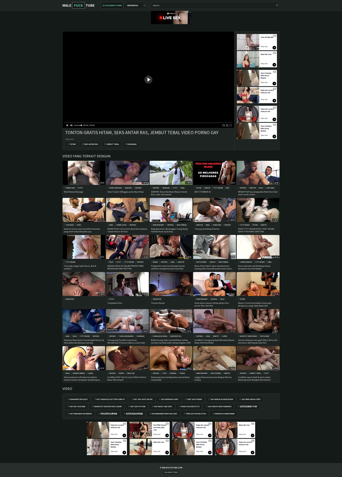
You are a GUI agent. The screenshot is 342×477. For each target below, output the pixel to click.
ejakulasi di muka (160, 336)
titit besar (218, 188)
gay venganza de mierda (81, 413)
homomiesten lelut (79, 399)
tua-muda (70, 225)
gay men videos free (251, 399)
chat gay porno (194, 399)
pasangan (131, 144)
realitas (130, 373)
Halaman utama (114, 5)
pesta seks (264, 336)
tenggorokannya (126, 336)
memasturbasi (79, 373)
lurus (224, 336)
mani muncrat (158, 225)
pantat (216, 336)
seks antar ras (91, 144)
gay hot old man (77, 406)
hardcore (217, 225)
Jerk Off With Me (267, 37)
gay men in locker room (222, 399)
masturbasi (182, 225)
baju (261, 188)
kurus (121, 373)
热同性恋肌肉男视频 (134, 413)
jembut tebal (112, 144)
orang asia (70, 188)
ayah (79, 225)
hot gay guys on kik (143, 399)
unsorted (70, 299)
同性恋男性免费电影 (108, 413)
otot (80, 188)
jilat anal (270, 188)
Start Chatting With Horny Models (266, 75)
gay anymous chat (169, 399)
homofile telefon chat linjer (108, 406)
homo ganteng (115, 188)
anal (183, 188)
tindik (182, 373)
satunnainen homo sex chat (164, 413)
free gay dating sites (196, 413)
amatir (207, 188)
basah (155, 262)
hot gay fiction (137, 406)
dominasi (140, 336)
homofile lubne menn (224, 413)
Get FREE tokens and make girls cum (160, 427)
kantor (253, 188)
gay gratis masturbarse (219, 406)
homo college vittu (190, 406)
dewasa (173, 373)
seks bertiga (175, 336)
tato (165, 373)
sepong (138, 188)
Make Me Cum (266, 54)
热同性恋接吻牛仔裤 (248, 406)
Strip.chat (264, 46)
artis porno (202, 262)
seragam (166, 188)
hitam (73, 144)
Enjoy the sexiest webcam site (267, 91)
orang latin (121, 225)
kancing (128, 188)
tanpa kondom (246, 262)
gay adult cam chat (163, 406)
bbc (227, 188)
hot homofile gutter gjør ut (110, 399)
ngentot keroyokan (248, 336)
